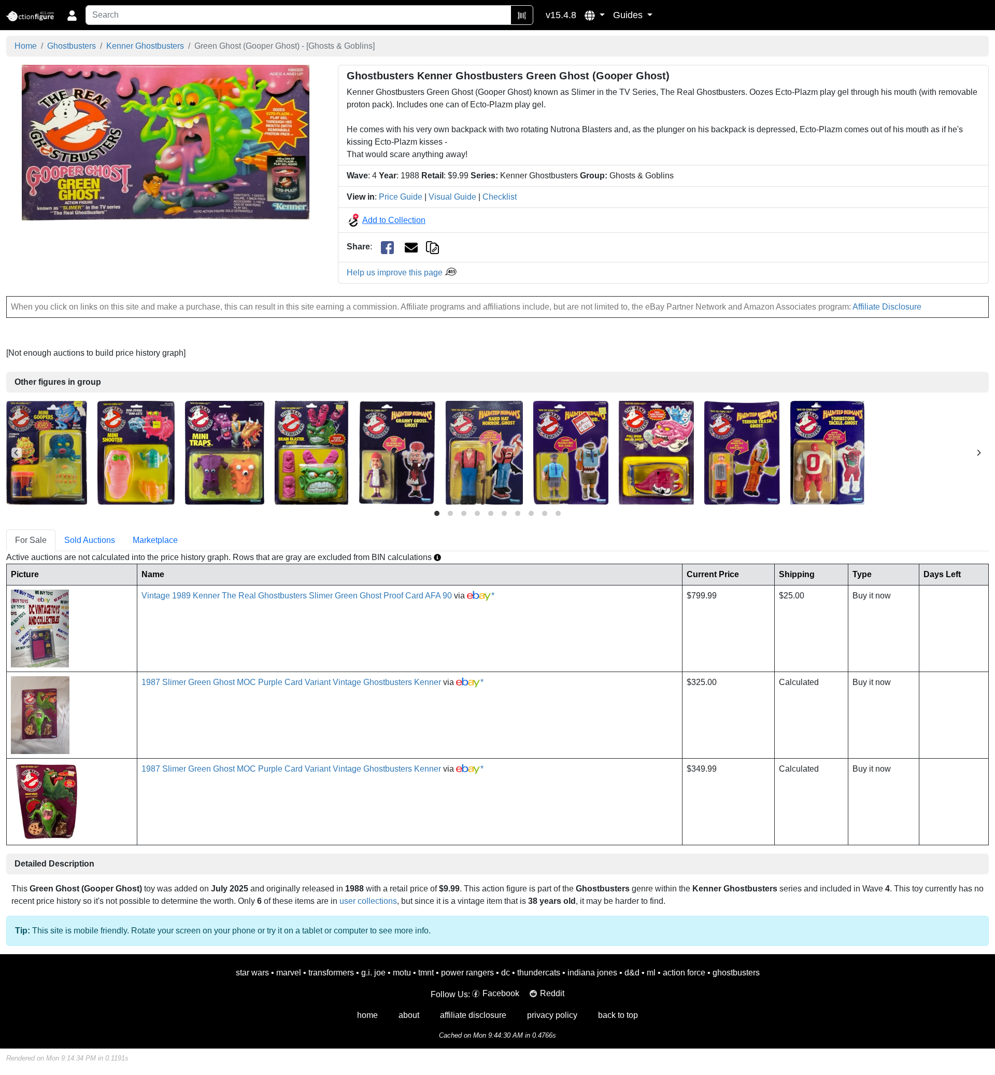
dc (505, 972)
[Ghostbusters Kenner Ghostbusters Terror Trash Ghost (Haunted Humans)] (742, 452)
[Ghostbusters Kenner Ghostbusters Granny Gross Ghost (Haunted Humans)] (397, 452)
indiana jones (592, 972)
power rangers (467, 972)
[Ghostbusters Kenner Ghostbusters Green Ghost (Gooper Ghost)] (165, 142)
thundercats (538, 972)
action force (684, 972)
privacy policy (552, 1015)
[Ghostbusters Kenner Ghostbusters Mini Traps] (224, 452)
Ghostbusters (71, 45)
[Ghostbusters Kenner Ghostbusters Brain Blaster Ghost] (311, 452)
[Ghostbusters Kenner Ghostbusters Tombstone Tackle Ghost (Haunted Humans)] (827, 452)
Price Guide (400, 196)
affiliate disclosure (473, 1015)
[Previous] (16, 453)
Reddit (552, 993)
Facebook (500, 993)
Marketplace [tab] (155, 540)
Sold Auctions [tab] (89, 540)
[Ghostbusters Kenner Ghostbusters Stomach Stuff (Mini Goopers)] (46, 452)
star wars (252, 972)
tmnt (426, 972)
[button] (594, 15)
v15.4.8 (561, 15)
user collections (368, 901)
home (367, 1015)
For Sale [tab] (31, 540)
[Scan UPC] (521, 15)
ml (651, 972)
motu (402, 972)
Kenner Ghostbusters (145, 45)
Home (26, 45)
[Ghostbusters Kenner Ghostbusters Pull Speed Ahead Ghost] (656, 452)
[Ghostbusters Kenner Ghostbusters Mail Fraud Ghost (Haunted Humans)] (570, 452)
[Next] (978, 453)
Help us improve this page (396, 272)
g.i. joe (373, 972)
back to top (618, 1015)
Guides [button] (629, 15)
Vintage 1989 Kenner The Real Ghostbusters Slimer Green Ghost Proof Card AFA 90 (296, 595)
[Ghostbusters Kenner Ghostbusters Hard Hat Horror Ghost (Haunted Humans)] (484, 452)
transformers (331, 972)
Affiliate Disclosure (886, 306)
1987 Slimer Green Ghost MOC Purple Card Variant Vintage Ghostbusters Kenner (291, 682)
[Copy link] (432, 246)
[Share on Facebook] (387, 247)
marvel (288, 972)
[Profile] (72, 15)
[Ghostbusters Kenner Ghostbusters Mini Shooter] (136, 452)
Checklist (499, 196)
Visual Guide (452, 196)
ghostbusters (736, 972)
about (409, 1015)
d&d (631, 972)
